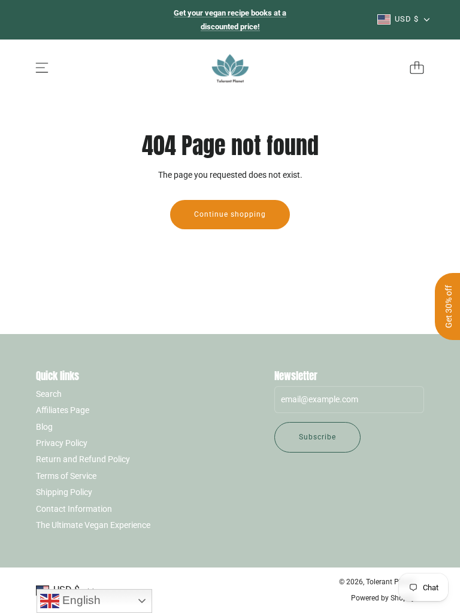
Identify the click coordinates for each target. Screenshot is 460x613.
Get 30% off (448, 306)
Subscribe (317, 437)
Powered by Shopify (383, 598)
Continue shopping (230, 214)
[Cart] (417, 67)
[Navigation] (42, 68)
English (80, 600)
